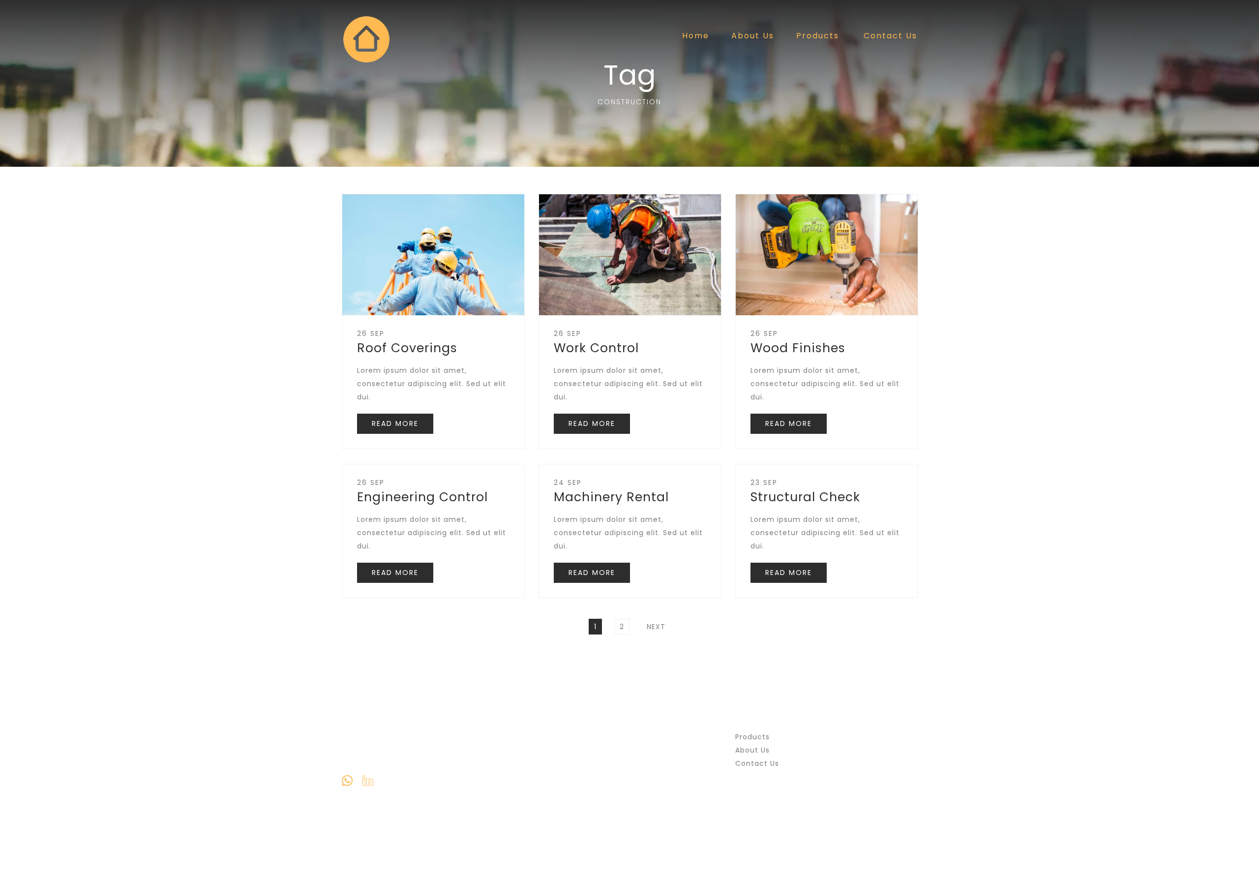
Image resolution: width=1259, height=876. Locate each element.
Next (656, 627)
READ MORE (395, 423)
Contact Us (890, 35)
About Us (752, 35)
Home (695, 35)
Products (817, 35)
